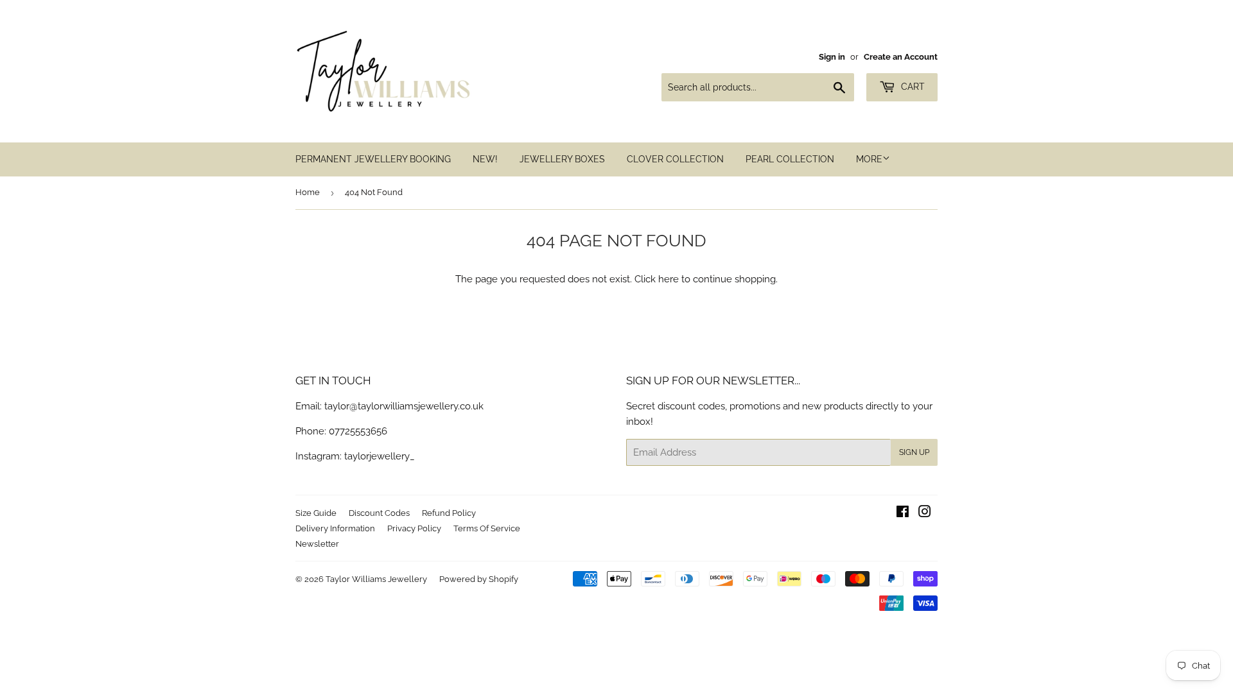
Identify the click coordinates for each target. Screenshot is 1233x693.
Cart (911, 86)
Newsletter (317, 544)
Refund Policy (449, 513)
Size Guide (316, 513)
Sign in (832, 57)
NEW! (485, 159)
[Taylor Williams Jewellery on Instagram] (924, 513)
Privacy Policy (414, 528)
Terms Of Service (486, 528)
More (869, 159)
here (668, 279)
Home (307, 192)
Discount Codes (379, 513)
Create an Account (901, 57)
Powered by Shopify (478, 579)
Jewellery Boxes (562, 159)
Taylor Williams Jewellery (376, 579)
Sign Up (914, 452)
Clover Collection (675, 159)
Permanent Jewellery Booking (373, 159)
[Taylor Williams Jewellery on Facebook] (902, 513)
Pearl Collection (790, 159)
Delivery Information (335, 528)
